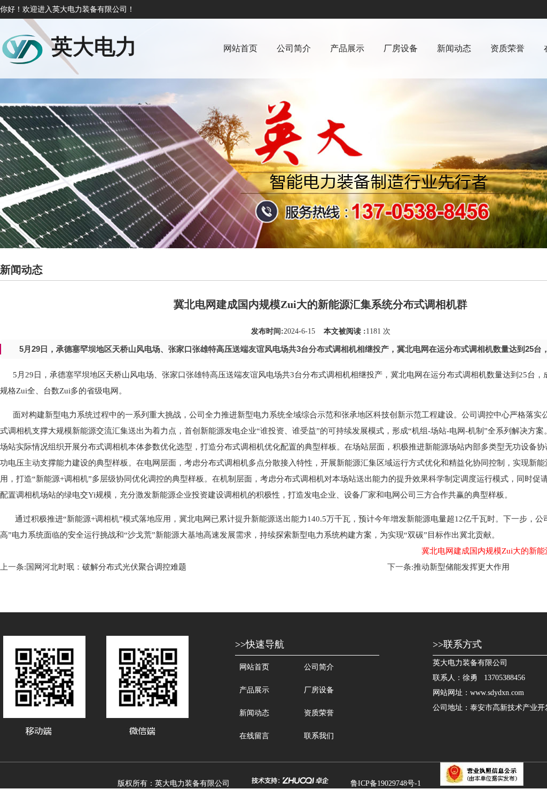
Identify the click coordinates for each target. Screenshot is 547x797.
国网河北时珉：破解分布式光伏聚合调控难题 (106, 567)
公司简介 (294, 48)
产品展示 (347, 48)
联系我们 (319, 736)
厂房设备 (401, 48)
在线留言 (254, 736)
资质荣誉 (507, 48)
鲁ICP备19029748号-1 (385, 783)
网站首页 (240, 48)
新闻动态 (454, 48)
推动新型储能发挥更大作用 (461, 567)
